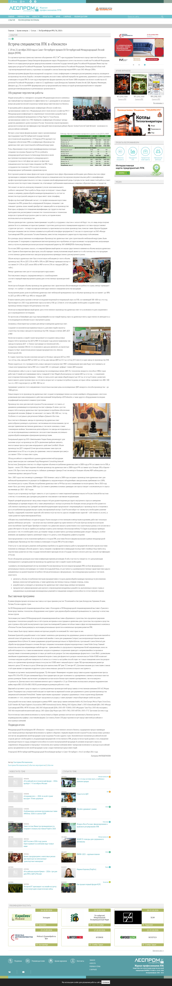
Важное (92, 960)
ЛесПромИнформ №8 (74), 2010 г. (51, 30)
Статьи (33, 30)
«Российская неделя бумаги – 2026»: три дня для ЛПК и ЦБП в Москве (40, 872)
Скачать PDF (122, 99)
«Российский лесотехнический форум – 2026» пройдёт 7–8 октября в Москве (41, 782)
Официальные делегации (158, 159)
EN (24, 1)
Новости (35, 16)
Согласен (105, 982)
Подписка (18, 961)
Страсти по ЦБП (82, 794)
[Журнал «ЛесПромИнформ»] (37, 9)
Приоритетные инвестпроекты (145, 159)
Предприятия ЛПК (133, 159)
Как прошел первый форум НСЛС (89, 884)
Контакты (80, 961)
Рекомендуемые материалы (28, 20)
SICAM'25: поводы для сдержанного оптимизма (90, 840)
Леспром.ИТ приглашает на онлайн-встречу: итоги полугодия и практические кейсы (40, 887)
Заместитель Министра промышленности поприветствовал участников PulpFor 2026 (40, 827)
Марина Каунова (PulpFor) (86, 869)
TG (35, 2)
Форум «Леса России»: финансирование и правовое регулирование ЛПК (92, 825)
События (11, 20)
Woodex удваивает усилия (87, 809)
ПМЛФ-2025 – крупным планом (88, 854)
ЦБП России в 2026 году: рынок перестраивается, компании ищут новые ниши (39, 843)
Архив (58, 16)
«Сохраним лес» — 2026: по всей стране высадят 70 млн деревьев (38, 797)
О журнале (67, 16)
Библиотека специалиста (120, 159)
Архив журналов (61, 961)
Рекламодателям (80, 16)
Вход (15, 1)
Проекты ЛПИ (48, 16)
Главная (11, 16)
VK (30, 1)
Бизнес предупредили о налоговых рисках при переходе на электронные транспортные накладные (39, 858)
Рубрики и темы (23, 16)
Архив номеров (22, 30)
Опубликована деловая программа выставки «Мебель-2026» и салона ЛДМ (40, 812)
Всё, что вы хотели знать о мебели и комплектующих (90, 780)
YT (23, 972)
